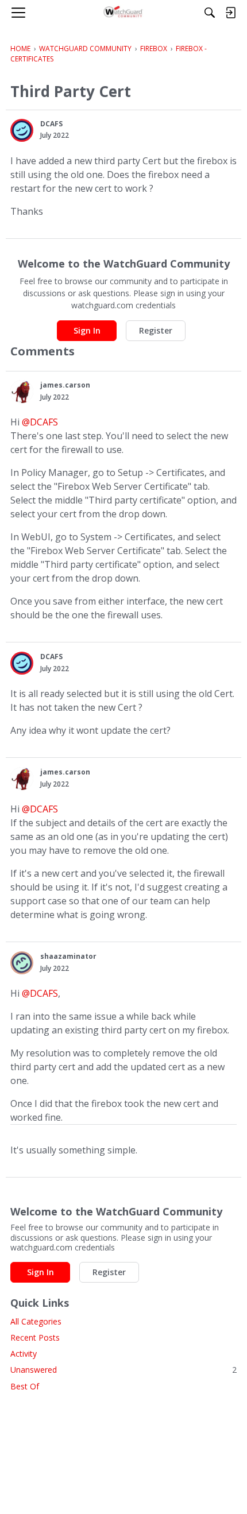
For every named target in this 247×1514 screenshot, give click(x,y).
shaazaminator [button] (68, 956)
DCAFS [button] (51, 124)
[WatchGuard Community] (123, 12)
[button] (21, 130)
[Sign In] (230, 12)
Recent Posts (35, 1337)
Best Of (24, 1386)
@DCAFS (40, 422)
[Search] (209, 12)
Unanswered (123, 1369)
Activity (23, 1353)
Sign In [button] (87, 330)
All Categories (35, 1321)
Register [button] (155, 330)
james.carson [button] (65, 385)
